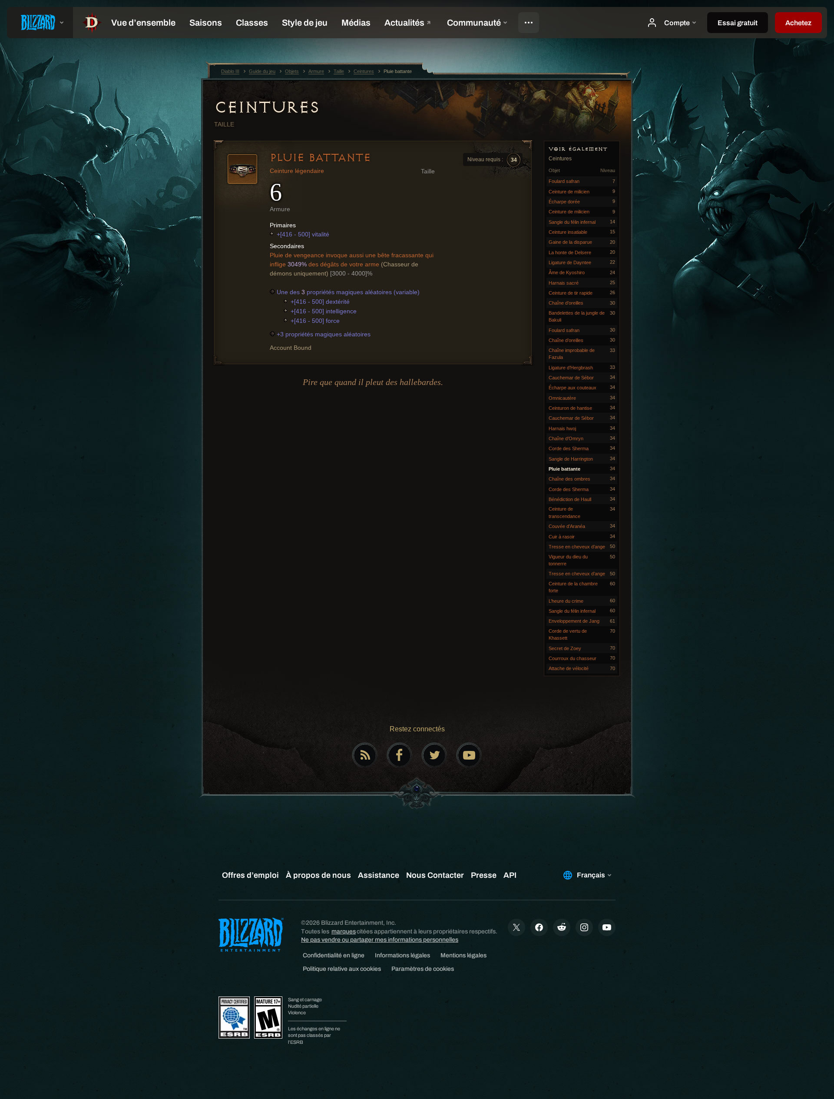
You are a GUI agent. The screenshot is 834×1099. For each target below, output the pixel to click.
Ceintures (266, 107)
